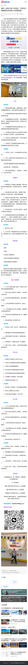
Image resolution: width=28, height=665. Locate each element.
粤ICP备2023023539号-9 (19, 662)
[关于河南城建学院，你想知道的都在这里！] (14, 612)
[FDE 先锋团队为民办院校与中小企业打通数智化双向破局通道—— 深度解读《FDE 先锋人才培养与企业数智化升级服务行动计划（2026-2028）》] (14, 645)
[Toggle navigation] (25, 2)
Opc (2, 14)
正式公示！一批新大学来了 (8, 627)
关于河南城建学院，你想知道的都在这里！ (12, 608)
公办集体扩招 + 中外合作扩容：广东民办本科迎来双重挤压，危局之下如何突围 (18, 620)
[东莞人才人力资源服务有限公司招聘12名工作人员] (5, 654)
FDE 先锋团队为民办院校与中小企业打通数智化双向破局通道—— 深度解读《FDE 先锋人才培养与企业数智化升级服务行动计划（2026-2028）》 (14, 640)
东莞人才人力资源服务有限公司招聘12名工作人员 (18, 653)
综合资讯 (21, 14)
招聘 (17, 14)
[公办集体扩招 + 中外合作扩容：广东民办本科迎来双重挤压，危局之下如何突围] (5, 621)
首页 (2, 5)
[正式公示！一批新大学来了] (14, 631)
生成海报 (5, 586)
